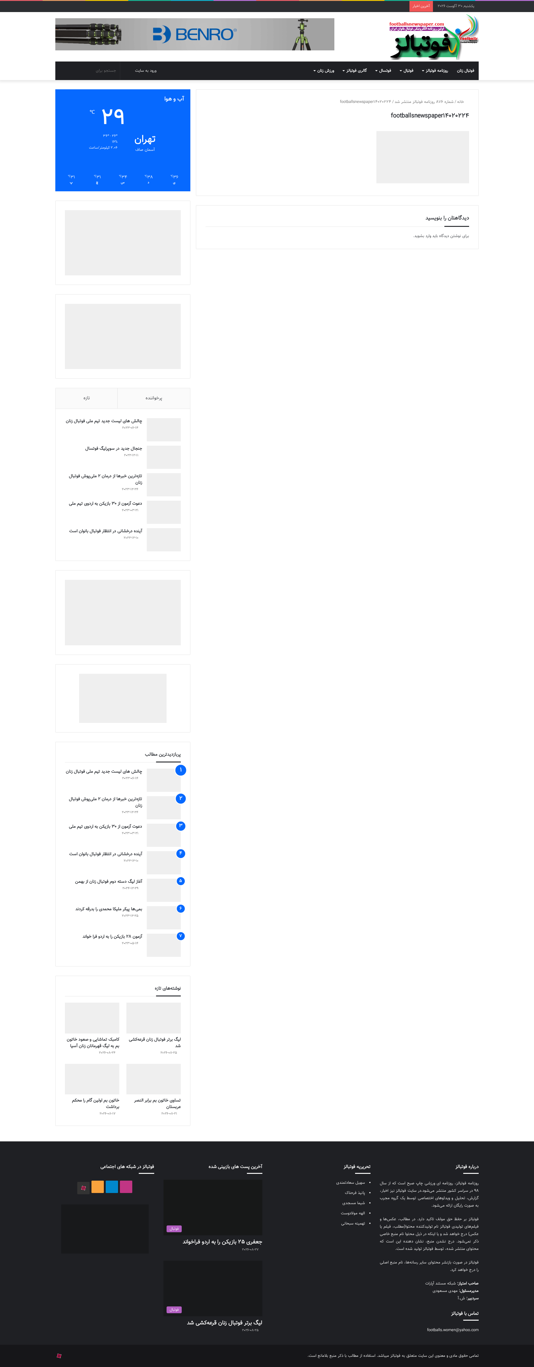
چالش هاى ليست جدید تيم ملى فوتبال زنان (104, 421)
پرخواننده (154, 398)
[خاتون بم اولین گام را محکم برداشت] (92, 1079)
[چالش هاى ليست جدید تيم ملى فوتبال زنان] (164, 429)
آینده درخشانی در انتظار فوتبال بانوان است (105, 531)
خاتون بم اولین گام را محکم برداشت (95, 1103)
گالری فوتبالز (356, 71)
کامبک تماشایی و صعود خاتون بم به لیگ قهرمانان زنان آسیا (93, 1043)
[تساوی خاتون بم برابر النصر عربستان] (153, 1079)
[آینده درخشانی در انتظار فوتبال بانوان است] (164, 539)
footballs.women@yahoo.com (453, 1330)
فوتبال (408, 71)
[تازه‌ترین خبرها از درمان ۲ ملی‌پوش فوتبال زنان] (164, 484)
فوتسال (385, 71)
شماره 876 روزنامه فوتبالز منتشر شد (424, 102)
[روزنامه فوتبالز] (433, 37)
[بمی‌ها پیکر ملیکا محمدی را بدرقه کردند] (164, 917)
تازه (86, 398)
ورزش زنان (325, 71)
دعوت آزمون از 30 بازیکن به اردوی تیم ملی (105, 503)
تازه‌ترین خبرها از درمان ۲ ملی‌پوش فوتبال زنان (105, 479)
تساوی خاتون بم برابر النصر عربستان (157, 1103)
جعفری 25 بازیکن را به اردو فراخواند (222, 1242)
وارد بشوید (422, 236)
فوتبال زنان (465, 71)
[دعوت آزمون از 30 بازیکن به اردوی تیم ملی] (164, 512)
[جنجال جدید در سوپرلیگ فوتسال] (164, 457)
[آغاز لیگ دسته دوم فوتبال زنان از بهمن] (164, 890)
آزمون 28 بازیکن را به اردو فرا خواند (112, 936)
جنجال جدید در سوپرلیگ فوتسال (113, 448)
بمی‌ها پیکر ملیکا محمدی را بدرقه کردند (108, 909)
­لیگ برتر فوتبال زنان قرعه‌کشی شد (155, 1043)
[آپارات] (83, 1188)
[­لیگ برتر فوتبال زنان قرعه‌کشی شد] (153, 1018)
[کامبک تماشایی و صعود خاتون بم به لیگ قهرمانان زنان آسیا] (92, 1018)
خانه (461, 102)
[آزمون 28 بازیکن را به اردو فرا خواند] (164, 945)
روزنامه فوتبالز (437, 71)
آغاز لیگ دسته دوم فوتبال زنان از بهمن (108, 881)
